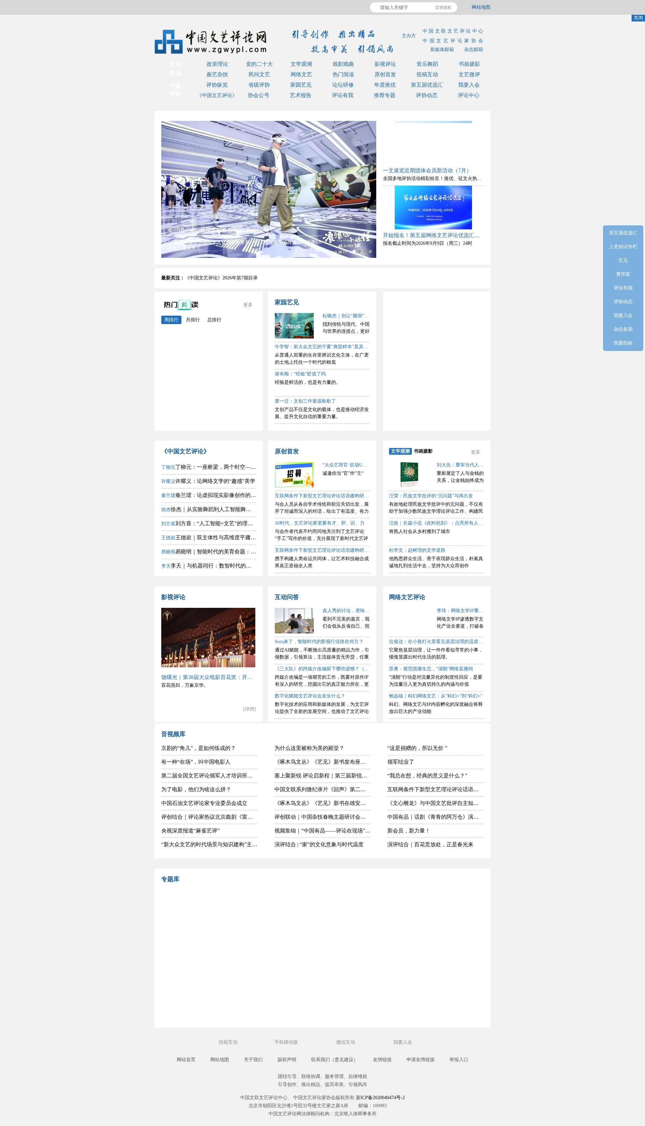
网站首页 (186, 1059)
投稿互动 (427, 74)
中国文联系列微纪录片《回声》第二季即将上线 (322, 789)
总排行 (214, 319)
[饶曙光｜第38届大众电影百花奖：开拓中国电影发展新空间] (208, 637)
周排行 (171, 319)
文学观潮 (301, 64)
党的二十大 (259, 64)
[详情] (249, 709)
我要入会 (469, 85)
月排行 (193, 319)
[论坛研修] (361, 938)
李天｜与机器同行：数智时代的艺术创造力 (208, 566)
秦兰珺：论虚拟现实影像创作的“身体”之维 (208, 495)
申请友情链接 (420, 1059)
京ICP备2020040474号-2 (380, 1097)
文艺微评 (469, 74)
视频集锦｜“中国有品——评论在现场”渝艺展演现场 (322, 831)
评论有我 (342, 95)
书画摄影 (469, 64)
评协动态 (426, 95)
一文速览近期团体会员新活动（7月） (427, 170)
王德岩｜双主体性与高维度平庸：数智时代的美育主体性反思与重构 (208, 537)
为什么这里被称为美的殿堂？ (309, 748)
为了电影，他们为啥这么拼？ (196, 789)
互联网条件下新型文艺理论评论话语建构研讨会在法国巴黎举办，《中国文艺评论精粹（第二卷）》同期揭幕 (435, 789)
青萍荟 (444, 351)
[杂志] (207, 971)
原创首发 (385, 74)
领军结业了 (400, 762)
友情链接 (382, 1059)
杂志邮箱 (473, 49)
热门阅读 (343, 74)
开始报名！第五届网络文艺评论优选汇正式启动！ (433, 235)
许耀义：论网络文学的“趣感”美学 (208, 481)
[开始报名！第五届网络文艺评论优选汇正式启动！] (433, 207)
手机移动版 (286, 1042)
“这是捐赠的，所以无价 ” (417, 748)
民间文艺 (259, 74)
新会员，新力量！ (408, 831)
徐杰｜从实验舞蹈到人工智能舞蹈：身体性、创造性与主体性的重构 (208, 509)
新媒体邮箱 (442, 49)
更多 (248, 304)
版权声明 (286, 1059)
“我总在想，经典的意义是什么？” (427, 775)
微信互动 (346, 1042)
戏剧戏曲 (343, 64)
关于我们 (253, 1059)
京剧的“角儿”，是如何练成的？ (198, 748)
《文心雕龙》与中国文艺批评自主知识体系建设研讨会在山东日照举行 (435, 803)
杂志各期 (444, 416)
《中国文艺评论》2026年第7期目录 (221, 277)
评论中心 (468, 95)
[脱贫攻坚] (284, 938)
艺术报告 (300, 95)
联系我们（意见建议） (334, 1059)
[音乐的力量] (284, 1004)
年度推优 (385, 85)
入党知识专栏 (444, 319)
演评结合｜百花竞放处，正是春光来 (430, 844)
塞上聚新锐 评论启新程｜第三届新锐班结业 (322, 775)
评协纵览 (217, 85)
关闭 (638, 17)
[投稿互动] (284, 971)
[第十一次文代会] (438, 906)
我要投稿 (623, 343)
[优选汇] (438, 971)
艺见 (444, 335)
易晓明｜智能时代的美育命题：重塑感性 (208, 551)
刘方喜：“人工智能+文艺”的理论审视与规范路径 (208, 523)
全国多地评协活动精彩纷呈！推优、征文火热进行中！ (439, 178)
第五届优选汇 (427, 85)
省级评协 (259, 85)
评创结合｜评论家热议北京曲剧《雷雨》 (209, 817)
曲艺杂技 (217, 74)
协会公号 (258, 95)
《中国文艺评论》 (217, 95)
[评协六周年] (361, 971)
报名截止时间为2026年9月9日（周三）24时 (427, 243)
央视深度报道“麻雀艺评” (190, 831)
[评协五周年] (361, 1004)
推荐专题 (384, 95)
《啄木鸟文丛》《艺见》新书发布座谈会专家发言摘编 (322, 762)
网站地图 (481, 7)
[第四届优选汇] (207, 906)
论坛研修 (343, 85)
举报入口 (458, 1059)
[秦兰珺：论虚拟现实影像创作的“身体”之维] (268, 189)
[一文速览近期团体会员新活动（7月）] (433, 143)
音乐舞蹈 (427, 64)
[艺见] (438, 938)
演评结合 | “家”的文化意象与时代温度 (318, 844)
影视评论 (385, 64)
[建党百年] (207, 938)
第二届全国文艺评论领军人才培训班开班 (209, 775)
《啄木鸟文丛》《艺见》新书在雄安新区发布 (322, 803)
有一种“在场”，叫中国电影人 (195, 762)
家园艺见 (301, 85)
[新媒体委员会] (361, 906)
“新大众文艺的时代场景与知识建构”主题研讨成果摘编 (209, 844)
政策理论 (217, 64)
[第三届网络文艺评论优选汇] (284, 906)
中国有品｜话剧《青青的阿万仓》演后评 (435, 817)
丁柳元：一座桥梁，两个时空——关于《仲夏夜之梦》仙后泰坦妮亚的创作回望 (208, 467)
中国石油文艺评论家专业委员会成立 (204, 803)
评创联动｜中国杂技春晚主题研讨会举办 (322, 817)
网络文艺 (301, 74)
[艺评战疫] (207, 1004)
